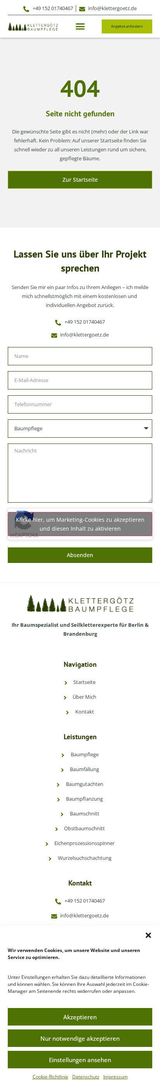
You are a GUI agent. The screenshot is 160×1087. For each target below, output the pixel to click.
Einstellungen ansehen (80, 1060)
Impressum (115, 1076)
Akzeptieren (80, 1017)
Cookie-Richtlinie (50, 1076)
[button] (148, 935)
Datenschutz (85, 1076)
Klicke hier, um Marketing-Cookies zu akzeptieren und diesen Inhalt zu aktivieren (80, 524)
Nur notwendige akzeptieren (80, 1038)
